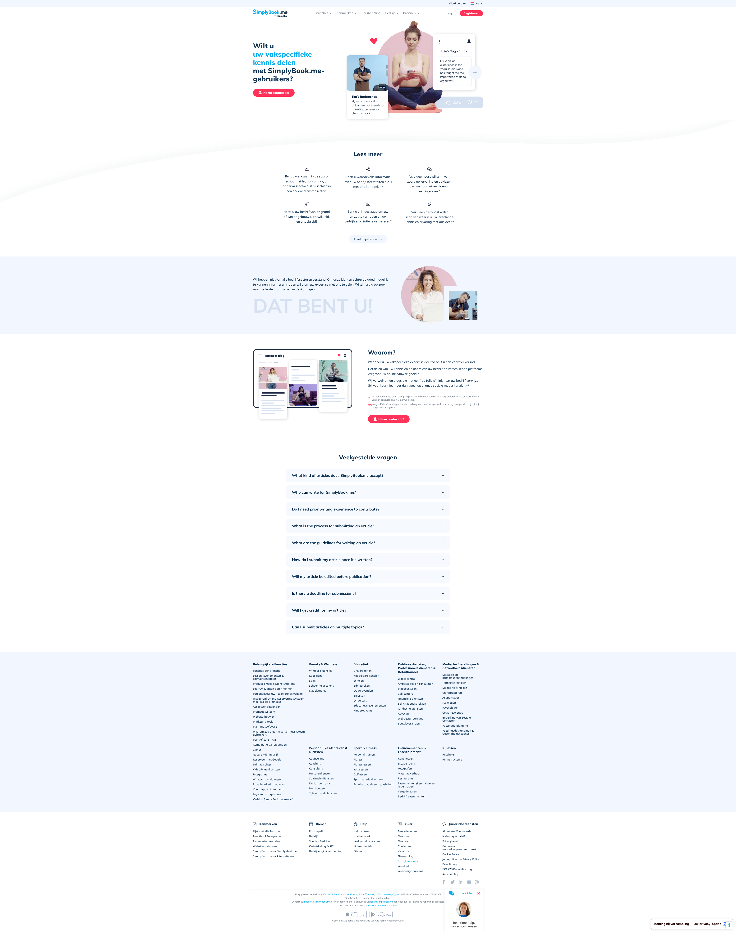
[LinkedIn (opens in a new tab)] (463, 882)
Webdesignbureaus (410, 718)
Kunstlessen (406, 758)
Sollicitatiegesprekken (412, 703)
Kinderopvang (363, 710)
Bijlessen (359, 695)
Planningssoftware (265, 726)
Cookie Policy (450, 854)
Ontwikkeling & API (321, 846)
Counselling (316, 758)
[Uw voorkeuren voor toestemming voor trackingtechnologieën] (729, 925)
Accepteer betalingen (267, 706)
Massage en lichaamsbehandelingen (458, 676)
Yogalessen (361, 769)
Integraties (260, 774)
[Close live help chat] (478, 893)
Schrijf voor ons (408, 861)
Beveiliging (449, 864)
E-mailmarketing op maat (269, 784)
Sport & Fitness (365, 748)
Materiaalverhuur (409, 773)
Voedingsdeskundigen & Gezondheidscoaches (458, 732)
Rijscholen (449, 754)
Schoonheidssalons (321, 685)
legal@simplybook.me (381, 901)
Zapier (257, 749)
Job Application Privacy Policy (461, 859)
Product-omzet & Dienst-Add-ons (274, 683)
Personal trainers (365, 754)
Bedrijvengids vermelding (326, 851)
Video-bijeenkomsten (266, 769)
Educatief (361, 664)
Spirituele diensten (321, 778)
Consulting (316, 768)
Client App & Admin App (268, 789)
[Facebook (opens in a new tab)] (446, 882)
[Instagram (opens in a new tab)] (479, 882)
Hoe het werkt (362, 836)
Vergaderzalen (407, 791)
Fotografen (405, 768)
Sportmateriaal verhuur (369, 779)
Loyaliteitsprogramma (267, 794)
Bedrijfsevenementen (412, 796)
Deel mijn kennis (366, 239)
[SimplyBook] (270, 13)
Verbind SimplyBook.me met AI (273, 799)
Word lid (403, 866)
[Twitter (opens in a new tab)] (455, 882)
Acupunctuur (450, 697)
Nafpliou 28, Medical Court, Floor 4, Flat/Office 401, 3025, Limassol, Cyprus (360, 894)
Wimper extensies (320, 670)
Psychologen (450, 707)
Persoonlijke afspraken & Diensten (328, 750)
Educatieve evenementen (370, 705)
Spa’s (312, 680)
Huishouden (317, 788)
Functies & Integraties (267, 836)
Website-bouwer (263, 716)
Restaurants (405, 778)
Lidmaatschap (262, 764)
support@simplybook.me (317, 901)
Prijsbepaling (371, 13)
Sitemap (359, 851)
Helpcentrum (362, 831)
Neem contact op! (276, 93)
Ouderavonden (363, 690)
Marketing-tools (263, 721)
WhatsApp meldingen (267, 779)
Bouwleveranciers (409, 723)
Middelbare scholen (366, 675)
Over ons (403, 836)
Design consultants (321, 783)
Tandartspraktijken (454, 683)
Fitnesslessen (362, 764)
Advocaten (404, 713)
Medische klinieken (454, 687)
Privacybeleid (450, 841)
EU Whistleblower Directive (382, 905)
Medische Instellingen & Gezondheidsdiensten (460, 666)
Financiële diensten (410, 698)
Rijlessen (449, 748)
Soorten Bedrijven (320, 841)
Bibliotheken (362, 685)
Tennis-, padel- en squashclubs (374, 784)
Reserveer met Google (267, 759)
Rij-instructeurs (452, 759)
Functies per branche (266, 670)
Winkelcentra (406, 678)
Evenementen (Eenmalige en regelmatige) (416, 785)
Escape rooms (407, 763)
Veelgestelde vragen (367, 841)
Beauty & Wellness (323, 664)
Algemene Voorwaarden (457, 831)
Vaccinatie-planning (455, 725)
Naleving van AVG (453, 836)
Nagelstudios (317, 690)
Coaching (315, 763)
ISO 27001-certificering (457, 869)
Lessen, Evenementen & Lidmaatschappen (268, 677)
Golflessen (360, 774)
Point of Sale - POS (265, 739)
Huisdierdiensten (320, 773)
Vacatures (404, 851)
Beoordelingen (407, 831)
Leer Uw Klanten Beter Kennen (272, 688)
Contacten (404, 846)
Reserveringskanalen (266, 841)
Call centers (405, 693)
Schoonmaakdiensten (323, 793)
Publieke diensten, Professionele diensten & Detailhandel (417, 668)
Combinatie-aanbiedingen (270, 744)
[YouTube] (471, 882)
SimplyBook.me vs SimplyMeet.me (275, 851)
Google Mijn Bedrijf (265, 754)
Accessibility (450, 874)
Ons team (404, 841)
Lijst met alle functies (266, 831)
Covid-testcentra (452, 712)
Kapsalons (315, 675)
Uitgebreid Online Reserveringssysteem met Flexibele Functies (278, 700)
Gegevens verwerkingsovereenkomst (459, 847)
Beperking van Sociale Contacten (456, 719)
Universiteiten (363, 670)
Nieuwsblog (405, 856)
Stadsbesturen (407, 688)
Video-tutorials (363, 846)
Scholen (359, 680)
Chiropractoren (452, 692)
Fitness (358, 759)
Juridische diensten (410, 708)
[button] (323, 13)
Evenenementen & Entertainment (412, 750)
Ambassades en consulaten (415, 683)
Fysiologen (449, 702)
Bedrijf (313, 836)
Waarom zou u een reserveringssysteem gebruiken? (279, 733)
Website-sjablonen (265, 846)
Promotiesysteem (264, 711)
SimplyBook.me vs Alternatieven (273, 856)
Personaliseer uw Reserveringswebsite (278, 693)
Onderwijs (360, 700)
